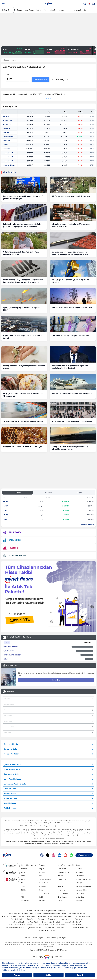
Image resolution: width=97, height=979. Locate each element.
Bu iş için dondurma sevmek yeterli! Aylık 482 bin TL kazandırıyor (23, 394)
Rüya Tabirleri (63, 893)
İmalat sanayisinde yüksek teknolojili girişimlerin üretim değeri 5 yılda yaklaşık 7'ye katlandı (23, 281)
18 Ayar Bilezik (18, 922)
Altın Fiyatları (62, 883)
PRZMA (5, 501)
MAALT (5, 506)
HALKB (5, 515)
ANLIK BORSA (15, 532)
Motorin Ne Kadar (11, 754)
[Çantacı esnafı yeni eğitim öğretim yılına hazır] (73, 324)
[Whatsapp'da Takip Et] (71, 855)
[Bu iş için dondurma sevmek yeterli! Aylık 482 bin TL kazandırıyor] (24, 382)
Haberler (24, 869)
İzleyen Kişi (87, 642)
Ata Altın (5, 145)
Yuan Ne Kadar (10, 803)
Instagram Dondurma (83, 886)
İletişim (27, 938)
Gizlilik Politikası (51, 938)
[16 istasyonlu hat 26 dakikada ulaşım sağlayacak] (24, 410)
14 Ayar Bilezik (78, 919)
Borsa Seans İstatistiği (66, 865)
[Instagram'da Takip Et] (53, 855)
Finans (23, 872)
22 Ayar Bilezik (33, 922)
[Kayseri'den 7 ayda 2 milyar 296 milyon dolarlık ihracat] (24, 324)
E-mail (41, 890)
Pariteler (41, 930)
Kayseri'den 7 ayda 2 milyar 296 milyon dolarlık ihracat (22, 336)
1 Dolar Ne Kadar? (43, 925)
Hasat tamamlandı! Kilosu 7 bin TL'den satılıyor (22, 446)
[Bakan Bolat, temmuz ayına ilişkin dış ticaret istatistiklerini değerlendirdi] (73, 354)
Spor (23, 893)
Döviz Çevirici (11, 691)
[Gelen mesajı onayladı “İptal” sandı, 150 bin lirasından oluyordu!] (24, 240)
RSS (69, 938)
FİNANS (5, 10)
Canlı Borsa (62, 869)
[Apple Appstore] (11, 872)
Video (23, 897)
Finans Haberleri (84, 916)
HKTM (5, 519)
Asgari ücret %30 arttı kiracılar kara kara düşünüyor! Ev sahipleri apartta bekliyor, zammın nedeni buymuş (47, 913)
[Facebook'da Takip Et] (42, 855)
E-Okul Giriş (80, 883)
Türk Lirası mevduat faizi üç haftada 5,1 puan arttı (47, 911)
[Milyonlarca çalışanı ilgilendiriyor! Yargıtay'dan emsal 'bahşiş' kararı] (73, 212)
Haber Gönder (85, 855)
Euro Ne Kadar (10, 793)
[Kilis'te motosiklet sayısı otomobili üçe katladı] (73, 185)
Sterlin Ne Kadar (10, 798)
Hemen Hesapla (40, 79)
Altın (46, 10)
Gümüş (53, 10)
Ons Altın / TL (7, 124)
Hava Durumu (62, 897)
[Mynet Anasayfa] (48, 3)
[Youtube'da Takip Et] (65, 855)
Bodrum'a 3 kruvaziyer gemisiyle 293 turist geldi (72, 393)
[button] (3, 4)
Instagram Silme (81, 890)
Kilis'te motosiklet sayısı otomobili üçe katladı (71, 196)
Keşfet (60, 900)
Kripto (61, 10)
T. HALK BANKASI (9, 651)
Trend (23, 886)
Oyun (78, 865)
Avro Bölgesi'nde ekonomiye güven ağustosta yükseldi (70, 281)
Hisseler (60, 876)
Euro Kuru (61, 890)
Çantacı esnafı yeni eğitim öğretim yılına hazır (70, 335)
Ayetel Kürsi (80, 897)
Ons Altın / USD (7, 120)
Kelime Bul (79, 869)
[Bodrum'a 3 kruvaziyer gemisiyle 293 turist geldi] (73, 382)
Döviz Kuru (84, 928)
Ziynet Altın (6, 149)
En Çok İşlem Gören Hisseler (55, 928)
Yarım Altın (6, 132)
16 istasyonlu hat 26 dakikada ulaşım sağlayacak (23, 421)
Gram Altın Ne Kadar (12, 769)
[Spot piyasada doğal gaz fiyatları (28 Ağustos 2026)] (24, 296)
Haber (69, 10)
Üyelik (41, 938)
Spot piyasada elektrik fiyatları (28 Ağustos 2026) (72, 307)
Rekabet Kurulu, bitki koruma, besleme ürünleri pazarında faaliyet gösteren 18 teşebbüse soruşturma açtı (22, 225)
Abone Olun (56, 680)
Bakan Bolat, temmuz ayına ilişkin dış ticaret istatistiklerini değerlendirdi (70, 366)
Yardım (35, 938)
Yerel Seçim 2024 (17, 919)
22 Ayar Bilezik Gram (9, 161)
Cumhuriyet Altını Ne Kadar (15, 784)
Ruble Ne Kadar (10, 808)
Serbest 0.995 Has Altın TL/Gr (9, 165)
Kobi (41, 897)
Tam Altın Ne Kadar (12, 774)
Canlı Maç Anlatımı (46, 883)
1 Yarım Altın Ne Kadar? (72, 922)
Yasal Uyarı (62, 938)
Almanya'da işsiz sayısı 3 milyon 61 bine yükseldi (72, 421)
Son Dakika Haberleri (28, 865)
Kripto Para (62, 879)
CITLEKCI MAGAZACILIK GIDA (12, 655)
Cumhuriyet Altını (8, 136)
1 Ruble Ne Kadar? (76, 925)
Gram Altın (6, 116)
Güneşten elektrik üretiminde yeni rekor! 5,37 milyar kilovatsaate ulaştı (70, 447)
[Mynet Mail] (93, 4)
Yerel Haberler (26, 900)
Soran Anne (80, 872)
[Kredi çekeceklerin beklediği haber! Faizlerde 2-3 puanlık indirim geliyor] (24, 185)
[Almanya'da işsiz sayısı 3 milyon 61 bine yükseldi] (73, 410)
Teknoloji (42, 865)
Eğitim (23, 890)
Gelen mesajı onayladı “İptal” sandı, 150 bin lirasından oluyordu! (21, 253)
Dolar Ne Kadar (10, 788)
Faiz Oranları (52, 930)
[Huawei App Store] (11, 879)
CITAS (5, 510)
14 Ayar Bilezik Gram (9, 153)
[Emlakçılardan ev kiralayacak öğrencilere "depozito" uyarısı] (24, 354)
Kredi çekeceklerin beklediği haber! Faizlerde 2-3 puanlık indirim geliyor (23, 197)
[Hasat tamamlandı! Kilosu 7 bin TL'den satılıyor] (24, 435)
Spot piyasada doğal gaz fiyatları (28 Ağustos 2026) (21, 308)
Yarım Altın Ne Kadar (12, 779)
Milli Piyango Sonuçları (84, 879)
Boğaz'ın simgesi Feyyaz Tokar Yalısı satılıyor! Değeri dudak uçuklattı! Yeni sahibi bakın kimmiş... (39, 916)
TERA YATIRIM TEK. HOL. (11, 647)
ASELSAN (6, 659)
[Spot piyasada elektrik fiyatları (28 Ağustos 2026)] (73, 296)
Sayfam (87, 10)
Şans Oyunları (44, 893)
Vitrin (41, 876)
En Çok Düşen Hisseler (14, 928)
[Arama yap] (84, 4)
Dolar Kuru (62, 886)
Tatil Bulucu (80, 876)
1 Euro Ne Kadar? (59, 925)
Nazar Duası (80, 900)
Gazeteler (42, 886)
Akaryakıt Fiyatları (11, 744)
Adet (7, 74)
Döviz (38, 10)
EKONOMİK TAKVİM (17, 555)
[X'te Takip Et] (47, 855)
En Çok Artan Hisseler (33, 928)
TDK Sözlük (80, 893)
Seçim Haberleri (45, 879)
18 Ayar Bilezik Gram (9, 157)
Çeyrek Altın (6, 128)
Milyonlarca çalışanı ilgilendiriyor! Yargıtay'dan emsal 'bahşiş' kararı (71, 225)
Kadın (23, 879)
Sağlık (41, 869)
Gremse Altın (7, 140)
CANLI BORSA (15, 540)
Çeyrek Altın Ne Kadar (13, 764)
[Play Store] (11, 865)
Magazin (24, 883)
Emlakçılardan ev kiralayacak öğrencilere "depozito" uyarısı (24, 366)
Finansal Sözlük (63, 872)
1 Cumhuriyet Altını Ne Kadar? (22, 925)
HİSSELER (13, 547)
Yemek (23, 876)
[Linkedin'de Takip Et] (59, 855)
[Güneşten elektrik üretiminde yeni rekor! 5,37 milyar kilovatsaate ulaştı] (73, 435)
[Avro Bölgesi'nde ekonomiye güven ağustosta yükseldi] (73, 268)
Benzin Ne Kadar (10, 749)
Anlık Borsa (29, 10)
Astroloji (42, 872)
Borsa (19, 10)
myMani (77, 10)
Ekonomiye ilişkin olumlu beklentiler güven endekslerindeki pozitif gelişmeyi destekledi (70, 253)
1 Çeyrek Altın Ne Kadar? (51, 922)
